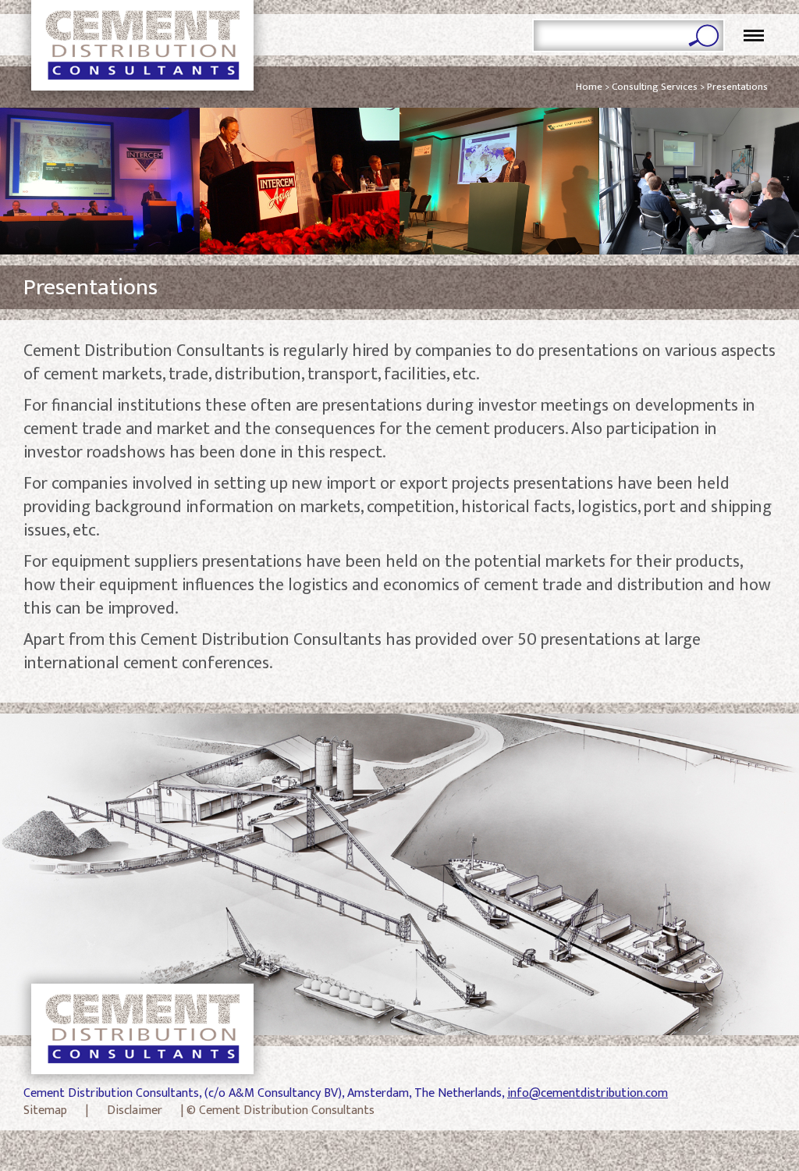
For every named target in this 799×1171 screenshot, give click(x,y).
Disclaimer (134, 1110)
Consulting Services (655, 86)
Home (589, 86)
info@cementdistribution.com (587, 1093)
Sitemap (45, 1110)
